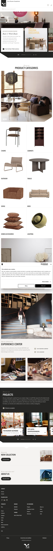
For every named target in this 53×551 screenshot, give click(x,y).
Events (41, 511)
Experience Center (30, 509)
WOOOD (15, 507)
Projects (28, 507)
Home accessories (4, 524)
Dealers (28, 511)
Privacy (8, 538)
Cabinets (3, 513)
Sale (2, 531)
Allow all (43, 285)
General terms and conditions (25, 538)
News (41, 509)
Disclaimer (45, 538)
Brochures (29, 514)
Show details (45, 281)
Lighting (2, 527)
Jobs (41, 514)
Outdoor (2, 515)
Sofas (2, 520)
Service (2, 491)
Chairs (2, 511)
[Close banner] (50, 264)
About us (41, 507)
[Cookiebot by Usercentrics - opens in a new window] (42, 264)
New (2, 507)
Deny (26, 285)
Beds (2, 522)
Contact (2, 494)
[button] (26, 9)
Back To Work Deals (18, 515)
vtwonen (16, 509)
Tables (2, 518)
